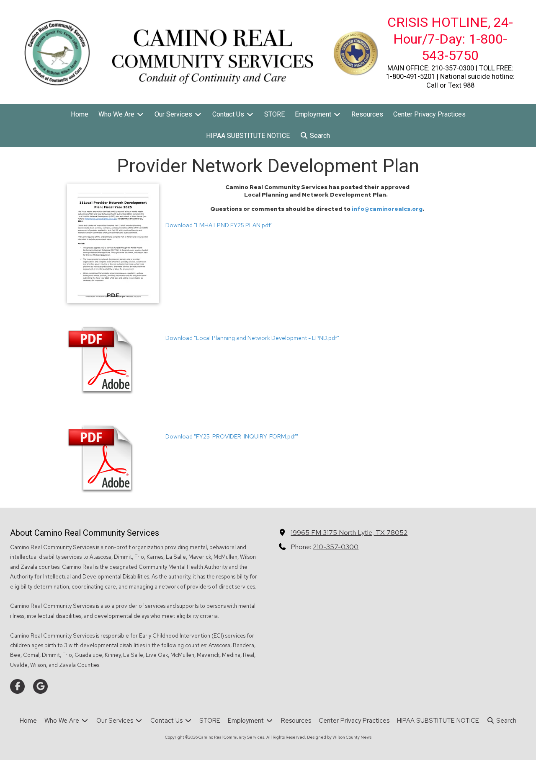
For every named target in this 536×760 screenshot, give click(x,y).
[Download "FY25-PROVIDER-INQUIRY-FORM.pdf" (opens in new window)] (113, 458)
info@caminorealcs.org (387, 209)
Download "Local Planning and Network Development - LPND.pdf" (252, 338)
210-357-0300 (335, 546)
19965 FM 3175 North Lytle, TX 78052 (349, 532)
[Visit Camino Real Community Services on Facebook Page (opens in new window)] (17, 686)
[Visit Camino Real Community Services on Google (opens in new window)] (40, 686)
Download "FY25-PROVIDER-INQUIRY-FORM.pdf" (231, 436)
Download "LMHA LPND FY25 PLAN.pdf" (219, 225)
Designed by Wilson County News (339, 737)
